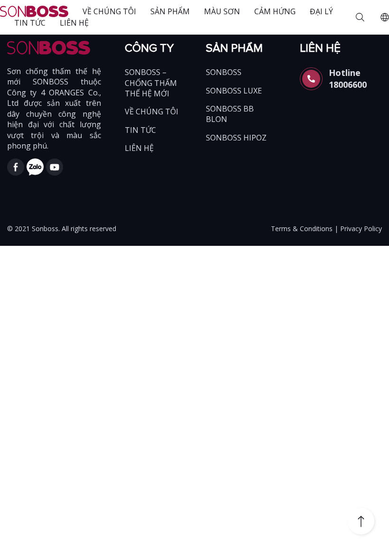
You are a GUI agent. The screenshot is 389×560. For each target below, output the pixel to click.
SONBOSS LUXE (234, 90)
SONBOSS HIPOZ (236, 137)
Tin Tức (30, 23)
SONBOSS (223, 72)
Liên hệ (74, 23)
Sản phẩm (170, 11)
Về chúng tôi (109, 11)
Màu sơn (222, 11)
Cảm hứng (275, 11)
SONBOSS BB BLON (230, 113)
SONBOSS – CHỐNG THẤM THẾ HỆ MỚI (151, 83)
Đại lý (321, 11)
